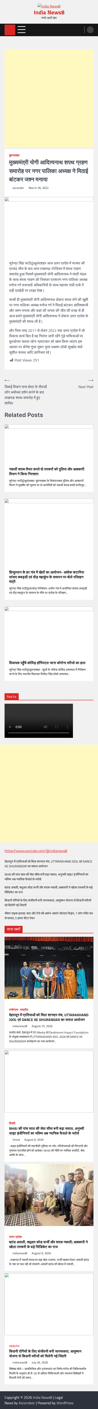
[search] (90, 29)
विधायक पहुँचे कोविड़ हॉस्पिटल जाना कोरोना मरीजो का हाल (47, 662)
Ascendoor (27, 1403)
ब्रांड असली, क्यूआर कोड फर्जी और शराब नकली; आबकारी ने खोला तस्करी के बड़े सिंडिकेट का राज (48, 1244)
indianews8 (20, 1026)
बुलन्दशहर (14, 155)
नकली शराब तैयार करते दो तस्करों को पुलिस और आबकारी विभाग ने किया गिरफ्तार (46, 471)
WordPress (65, 1403)
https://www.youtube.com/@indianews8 (36, 850)
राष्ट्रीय (24, 1009)
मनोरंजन (13, 1009)
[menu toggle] (22, 30)
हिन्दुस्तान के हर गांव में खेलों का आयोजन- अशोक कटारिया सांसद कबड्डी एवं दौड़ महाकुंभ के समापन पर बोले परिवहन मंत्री (46, 577)
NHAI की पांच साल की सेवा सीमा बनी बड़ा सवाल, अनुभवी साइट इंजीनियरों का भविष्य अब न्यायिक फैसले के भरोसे (46, 1131)
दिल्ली (12, 1123)
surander (18, 188)
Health (14, 1346)
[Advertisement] (49, 98)
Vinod (16, 1139)
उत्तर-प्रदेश (15, 1237)
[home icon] (10, 30)
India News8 (49, 12)
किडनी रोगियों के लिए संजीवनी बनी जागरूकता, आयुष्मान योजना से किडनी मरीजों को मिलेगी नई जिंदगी (45, 1353)
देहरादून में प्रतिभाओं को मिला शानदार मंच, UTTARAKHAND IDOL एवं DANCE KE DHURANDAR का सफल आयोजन (48, 1017)
